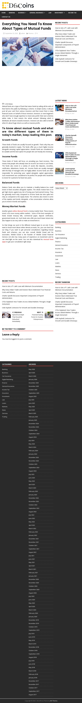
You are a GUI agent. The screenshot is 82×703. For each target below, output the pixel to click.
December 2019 (34, 620)
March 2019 (32, 644)
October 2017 (33, 688)
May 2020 (32, 603)
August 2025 (33, 396)
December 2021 (34, 539)
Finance (31, 33)
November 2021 (34, 542)
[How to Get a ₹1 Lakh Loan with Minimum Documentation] (59, 110)
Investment (59, 13)
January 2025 (33, 420)
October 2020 (33, 586)
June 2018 (32, 664)
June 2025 (32, 403)
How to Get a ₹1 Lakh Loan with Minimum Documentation (22, 286)
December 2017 (34, 681)
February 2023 (33, 491)
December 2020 (34, 579)
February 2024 (33, 451)
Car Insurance (60, 234)
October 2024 (33, 430)
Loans (57, 263)
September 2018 (34, 654)
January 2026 (33, 379)
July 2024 (31, 440)
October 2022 (33, 505)
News (57, 270)
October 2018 (33, 650)
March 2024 (32, 447)
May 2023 (32, 481)
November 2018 (34, 647)
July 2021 (31, 556)
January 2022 (33, 535)
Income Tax (72, 13)
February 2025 (33, 417)
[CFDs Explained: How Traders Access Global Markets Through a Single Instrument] (59, 157)
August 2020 (33, 593)
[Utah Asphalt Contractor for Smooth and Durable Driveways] (59, 173)
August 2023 (33, 471)
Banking (12, 13)
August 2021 (33, 552)
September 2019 (34, 630)
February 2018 (33, 674)
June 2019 (32, 637)
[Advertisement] (39, 84)
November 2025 (34, 386)
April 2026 (32, 373)
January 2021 (33, 576)
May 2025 (32, 407)
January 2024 (33, 454)
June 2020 (32, 600)
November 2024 (34, 427)
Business (21, 13)
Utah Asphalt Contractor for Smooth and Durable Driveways (23, 308)
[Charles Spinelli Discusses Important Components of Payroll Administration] (59, 140)
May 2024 (32, 444)
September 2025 (34, 393)
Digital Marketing (61, 238)
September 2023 (34, 467)
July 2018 (31, 661)
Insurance (58, 252)
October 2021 (33, 545)
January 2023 (33, 495)
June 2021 (32, 559)
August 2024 (33, 437)
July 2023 (31, 474)
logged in (14, 339)
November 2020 (34, 583)
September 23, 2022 (11, 33)
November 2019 (34, 623)
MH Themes (53, 701)
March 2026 (32, 376)
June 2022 (32, 518)
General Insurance (36, 13)
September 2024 (34, 434)
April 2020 (32, 606)
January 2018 (33, 678)
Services (58, 274)
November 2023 (34, 461)
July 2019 (31, 633)
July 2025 (31, 400)
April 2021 (32, 566)
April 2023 (32, 484)
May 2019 (32, 640)
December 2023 (34, 457)
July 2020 (31, 596)
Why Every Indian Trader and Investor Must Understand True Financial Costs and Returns (66, 36)
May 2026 (32, 369)
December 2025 (34, 383)
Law (49, 13)
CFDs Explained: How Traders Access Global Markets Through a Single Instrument (66, 53)
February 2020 (33, 613)
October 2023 (33, 464)
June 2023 (32, 478)
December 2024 (34, 423)
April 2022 (32, 525)
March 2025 (32, 413)
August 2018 (33, 657)
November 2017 (34, 684)
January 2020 (33, 617)
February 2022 (33, 532)
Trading (57, 277)
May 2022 (32, 522)
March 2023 (32, 488)
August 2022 (33, 512)
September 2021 (34, 549)
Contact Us (6, 17)
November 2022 (34, 501)
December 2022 (34, 498)
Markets (58, 266)
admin (23, 33)
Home (4, 13)
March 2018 (32, 671)
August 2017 (33, 695)
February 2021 (33, 573)
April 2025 (32, 410)
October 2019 (33, 627)
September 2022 (34, 508)
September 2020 (34, 589)
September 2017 (34, 691)
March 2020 (32, 610)
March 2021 (32, 569)
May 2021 (32, 562)
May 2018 (32, 667)
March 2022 (32, 528)
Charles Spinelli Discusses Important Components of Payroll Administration (67, 44)
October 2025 (33, 390)
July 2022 (31, 515)
